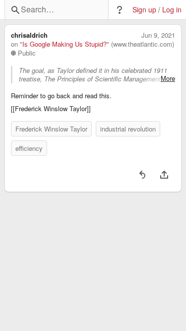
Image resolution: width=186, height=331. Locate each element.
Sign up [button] (144, 9)
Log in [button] (172, 9)
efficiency (29, 148)
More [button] (168, 78)
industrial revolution (128, 129)
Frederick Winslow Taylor (51, 129)
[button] (119, 9)
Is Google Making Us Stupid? (64, 44)
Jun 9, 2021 (158, 35)
